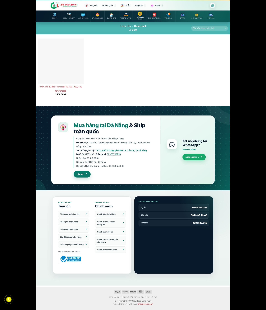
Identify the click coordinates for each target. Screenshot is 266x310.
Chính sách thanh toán (107, 250)
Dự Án (127, 5)
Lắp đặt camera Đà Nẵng (70, 237)
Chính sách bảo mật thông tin (106, 223)
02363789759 (114, 154)
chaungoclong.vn (145, 304)
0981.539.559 (199, 223)
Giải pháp (138, 5)
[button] (212, 5)
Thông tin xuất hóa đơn (70, 214)
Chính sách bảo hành (106, 214)
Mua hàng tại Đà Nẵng (101, 125)
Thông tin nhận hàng (69, 222)
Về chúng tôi (107, 5)
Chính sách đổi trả (105, 232)
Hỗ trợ (157, 5)
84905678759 (189, 149)
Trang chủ (93, 5)
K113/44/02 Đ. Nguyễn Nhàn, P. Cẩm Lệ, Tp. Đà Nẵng (122, 150)
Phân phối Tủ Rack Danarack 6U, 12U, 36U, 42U (60, 87)
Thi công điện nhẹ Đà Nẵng (72, 244)
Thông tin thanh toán (69, 229)
